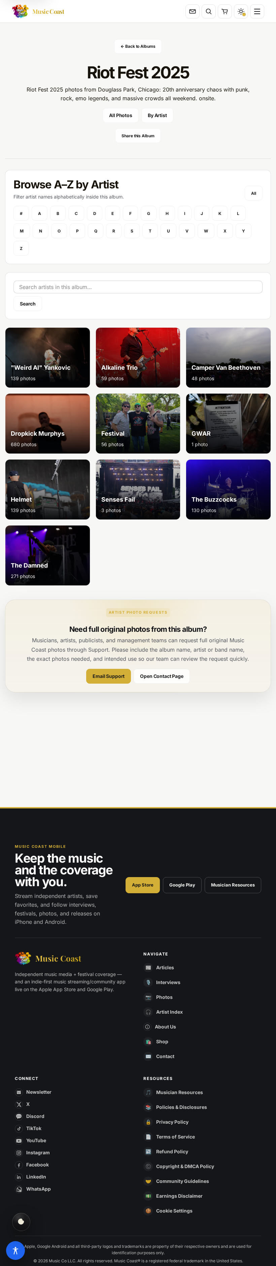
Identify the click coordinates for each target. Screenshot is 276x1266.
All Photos (120, 115)
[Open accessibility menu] (15, 1250)
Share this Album (138, 135)
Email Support (109, 676)
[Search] (209, 11)
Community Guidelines (182, 1181)
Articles (165, 967)
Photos (164, 997)
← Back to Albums (137, 46)
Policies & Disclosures (181, 1107)
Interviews (168, 982)
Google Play (182, 885)
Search (28, 303)
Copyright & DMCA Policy (185, 1166)
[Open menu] (257, 11)
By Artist (157, 115)
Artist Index (169, 1012)
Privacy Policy (172, 1122)
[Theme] (241, 11)
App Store (142, 885)
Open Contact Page (161, 676)
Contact (165, 1056)
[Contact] (192, 11)
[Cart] (225, 11)
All (253, 193)
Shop (162, 1041)
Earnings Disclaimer (179, 1196)
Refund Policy (172, 1151)
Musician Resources (233, 885)
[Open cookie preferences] (21, 1222)
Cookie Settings (174, 1211)
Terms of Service (175, 1137)
